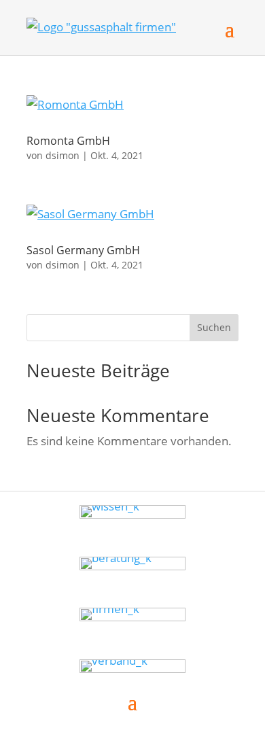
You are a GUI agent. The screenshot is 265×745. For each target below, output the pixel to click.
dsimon (63, 155)
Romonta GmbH (68, 140)
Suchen (214, 327)
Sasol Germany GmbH (83, 250)
